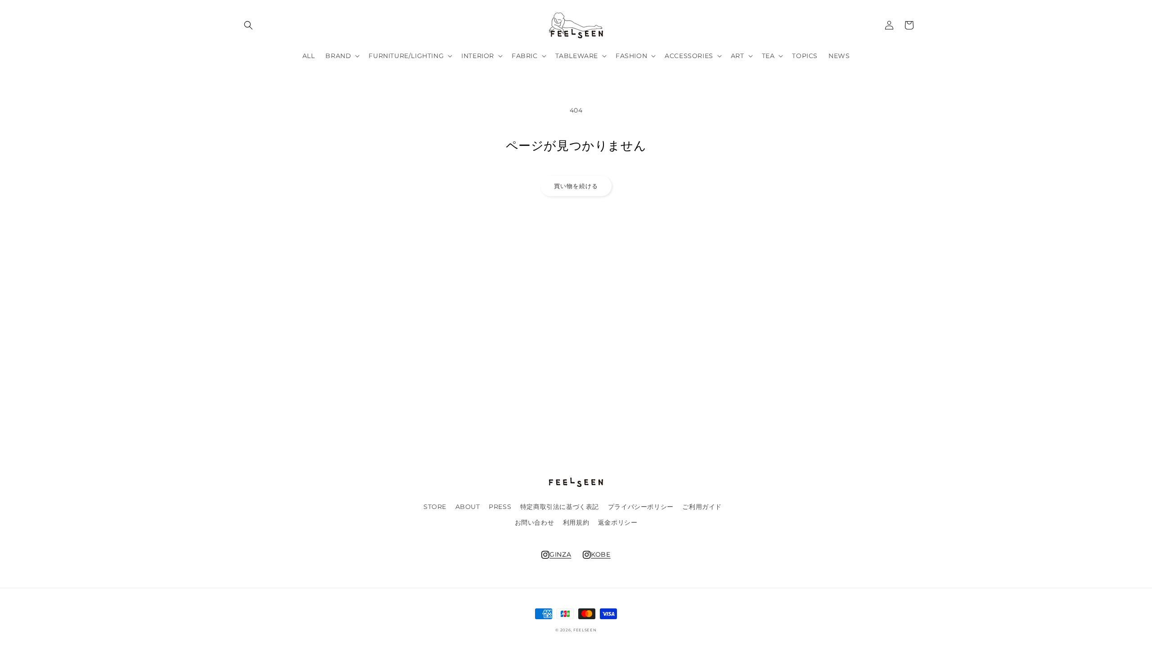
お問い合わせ (534, 522)
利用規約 (576, 522)
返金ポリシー (618, 522)
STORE (434, 507)
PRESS (500, 507)
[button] (248, 25)
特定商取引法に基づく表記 (559, 507)
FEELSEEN (585, 630)
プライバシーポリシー (641, 507)
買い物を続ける (576, 185)
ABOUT (467, 507)
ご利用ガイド (702, 507)
